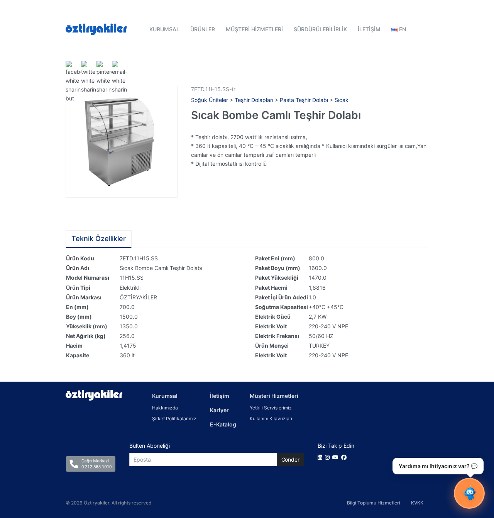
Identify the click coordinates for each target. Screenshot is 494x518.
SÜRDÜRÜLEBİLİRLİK (320, 29)
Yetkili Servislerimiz (271, 408)
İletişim (219, 395)
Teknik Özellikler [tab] (98, 238)
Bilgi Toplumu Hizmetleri (373, 503)
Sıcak (342, 100)
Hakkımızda (165, 408)
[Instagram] (328, 457)
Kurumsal (165, 395)
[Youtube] (336, 457)
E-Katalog (223, 424)
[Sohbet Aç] (469, 493)
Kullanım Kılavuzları (271, 418)
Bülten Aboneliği (149, 445)
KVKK (417, 503)
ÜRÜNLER (202, 29)
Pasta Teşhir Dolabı (304, 100)
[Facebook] (345, 457)
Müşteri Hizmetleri (274, 395)
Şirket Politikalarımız (174, 418)
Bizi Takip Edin (336, 445)
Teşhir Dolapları (254, 100)
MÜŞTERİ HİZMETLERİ (254, 29)
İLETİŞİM (369, 29)
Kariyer (219, 410)
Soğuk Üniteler (209, 100)
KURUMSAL (164, 29)
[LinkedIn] (321, 457)
